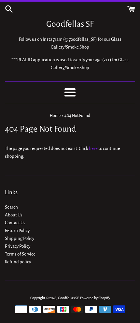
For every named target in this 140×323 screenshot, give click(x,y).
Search (11, 207)
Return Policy (17, 230)
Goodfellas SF (70, 24)
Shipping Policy (19, 238)
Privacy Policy (17, 246)
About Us (13, 215)
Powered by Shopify (95, 298)
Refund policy (18, 261)
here (93, 148)
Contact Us (15, 222)
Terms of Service (20, 254)
